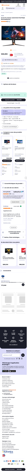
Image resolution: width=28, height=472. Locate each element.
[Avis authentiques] (17, 192)
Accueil (2, 12)
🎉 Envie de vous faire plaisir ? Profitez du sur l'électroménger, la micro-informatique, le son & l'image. (13, 1)
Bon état (3, 73)
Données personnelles (7, 423)
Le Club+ (12, 63)
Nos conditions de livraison (8, 383)
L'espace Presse (6, 402)
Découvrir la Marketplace (8, 447)
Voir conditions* (13, 344)
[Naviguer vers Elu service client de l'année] (13, 455)
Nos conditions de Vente (8, 418)
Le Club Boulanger (6, 408)
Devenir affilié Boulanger (8, 446)
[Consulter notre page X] (19, 359)
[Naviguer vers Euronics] (13, 451)
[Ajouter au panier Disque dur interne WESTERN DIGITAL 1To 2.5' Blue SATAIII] (23, 284)
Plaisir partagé (5, 401)
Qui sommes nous (6, 399)
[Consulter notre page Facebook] (17, 359)
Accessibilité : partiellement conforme (11, 432)
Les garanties (5, 420)
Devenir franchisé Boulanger (9, 444)
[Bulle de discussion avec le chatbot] (23, 464)
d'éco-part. (20, 53)
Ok (23, 355)
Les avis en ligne (6, 429)
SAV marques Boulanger (8, 407)
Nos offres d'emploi (6, 443)
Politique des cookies (7, 426)
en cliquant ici (18, 197)
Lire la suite (18, 216)
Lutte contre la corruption (8, 431)
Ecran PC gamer (9, 12)
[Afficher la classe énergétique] (11, 55)
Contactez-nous (6, 379)
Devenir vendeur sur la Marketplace (10, 449)
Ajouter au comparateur (14, 78)
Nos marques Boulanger (7, 405)
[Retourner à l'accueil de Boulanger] (6, 5)
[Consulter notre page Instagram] (22, 359)
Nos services (5, 404)
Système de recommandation (9, 427)
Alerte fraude (5, 438)
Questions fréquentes (7, 380)
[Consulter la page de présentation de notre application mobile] (5, 371)
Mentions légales (6, 421)
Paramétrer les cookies (7, 424)
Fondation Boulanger (7, 410)
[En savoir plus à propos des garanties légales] (19, 103)
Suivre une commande (7, 382)
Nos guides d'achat (6, 385)
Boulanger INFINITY (6, 413)
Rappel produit (5, 436)
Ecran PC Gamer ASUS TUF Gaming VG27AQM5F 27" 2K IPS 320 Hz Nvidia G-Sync (9, 259)
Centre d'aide (5, 386)
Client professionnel (7, 411)
